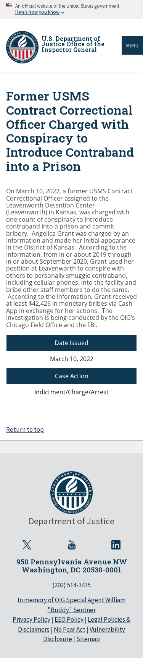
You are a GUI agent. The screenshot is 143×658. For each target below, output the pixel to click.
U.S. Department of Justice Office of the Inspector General (73, 43)
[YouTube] (72, 545)
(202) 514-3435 (71, 585)
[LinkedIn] (116, 545)
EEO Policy (69, 619)
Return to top (25, 429)
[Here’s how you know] (71, 9)
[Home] (22, 47)
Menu (132, 45)
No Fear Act (69, 629)
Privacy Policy (31, 619)
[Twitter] (27, 545)
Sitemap (88, 639)
